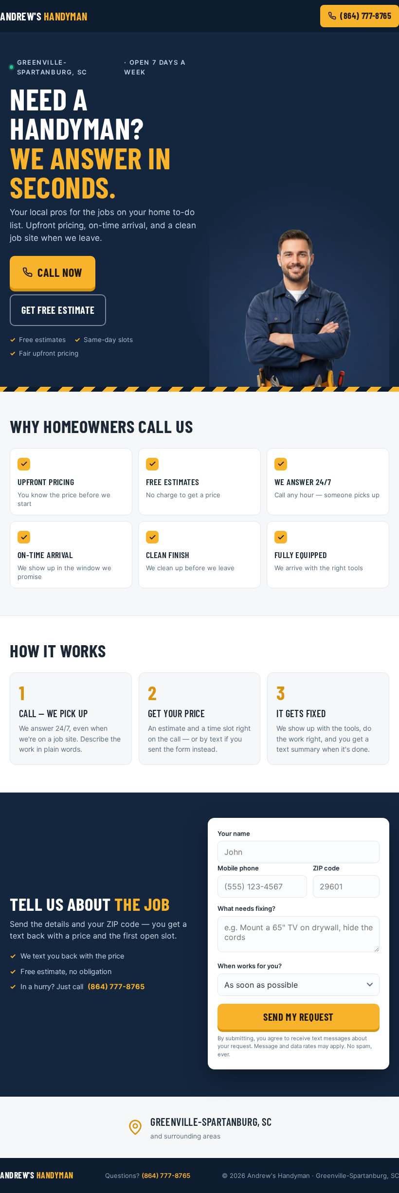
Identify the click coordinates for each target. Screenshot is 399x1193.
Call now (60, 272)
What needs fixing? (246, 908)
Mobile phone (238, 868)
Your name (234, 833)
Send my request (298, 1017)
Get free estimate (57, 310)
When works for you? (250, 966)
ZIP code (326, 868)
